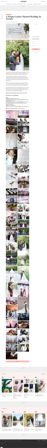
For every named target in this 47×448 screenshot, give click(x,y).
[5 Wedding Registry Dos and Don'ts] (29, 386)
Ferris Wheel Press (12, 105)
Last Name (33, 43)
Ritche (19, 99)
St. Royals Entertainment (21, 108)
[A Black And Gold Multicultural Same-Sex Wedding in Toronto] (18, 420)
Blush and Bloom (11, 104)
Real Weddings (8, 14)
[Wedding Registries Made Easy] (7, 386)
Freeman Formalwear (15, 101)
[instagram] (39, 440)
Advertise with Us (6, 440)
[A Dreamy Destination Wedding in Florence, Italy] (29, 420)
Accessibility (13, 440)
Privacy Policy (39, 443)
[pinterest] (41, 440)
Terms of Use (43, 443)
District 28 (17, 98)
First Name (33, 41)
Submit (35, 49)
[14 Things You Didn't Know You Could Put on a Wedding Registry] (18, 386)
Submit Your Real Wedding (18, 440)
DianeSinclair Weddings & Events (12, 103)
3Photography (16, 95)
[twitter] (43, 440)
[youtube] (45, 440)
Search (2, 440)
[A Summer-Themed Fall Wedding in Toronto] (40, 420)
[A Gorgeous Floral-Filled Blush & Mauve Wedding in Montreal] (7, 420)
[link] (23, 1)
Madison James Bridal (13, 99)
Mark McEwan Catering (23, 103)
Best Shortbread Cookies (12, 108)
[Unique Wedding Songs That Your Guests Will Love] (40, 386)
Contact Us (10, 440)
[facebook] (37, 440)
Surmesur (13, 100)
